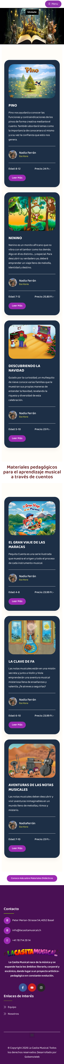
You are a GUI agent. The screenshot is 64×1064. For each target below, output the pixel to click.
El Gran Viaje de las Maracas (27, 545)
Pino (13, 105)
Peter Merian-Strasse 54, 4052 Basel (33, 920)
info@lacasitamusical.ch (26, 930)
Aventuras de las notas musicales (31, 787)
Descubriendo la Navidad (24, 368)
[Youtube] (32, 987)
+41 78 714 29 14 (21, 940)
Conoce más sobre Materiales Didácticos (32, 878)
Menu (54, 4)
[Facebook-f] (23, 987)
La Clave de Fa (21, 661)
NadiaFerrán (27, 823)
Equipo (12, 1007)
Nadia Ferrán (27, 153)
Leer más (17, 178)
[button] (32, 1035)
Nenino (15, 238)
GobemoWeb (32, 1057)
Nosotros (13, 1013)
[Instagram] (41, 987)
